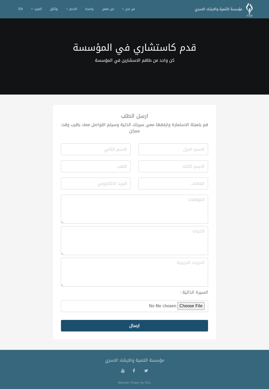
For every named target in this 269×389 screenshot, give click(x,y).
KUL (148, 383)
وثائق (54, 9)
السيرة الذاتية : (194, 292)
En (20, 9)
